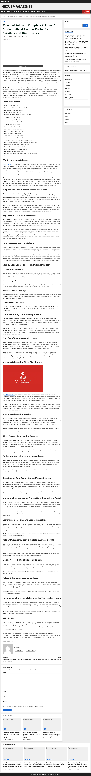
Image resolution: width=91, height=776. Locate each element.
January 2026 (68, 101)
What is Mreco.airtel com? (11, 105)
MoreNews (50, 774)
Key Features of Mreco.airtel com (13, 110)
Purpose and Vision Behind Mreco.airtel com (16, 108)
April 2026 (67, 91)
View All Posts (30, 650)
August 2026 (68, 79)
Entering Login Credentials (13, 120)
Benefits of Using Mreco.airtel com (14, 129)
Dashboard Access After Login (14, 122)
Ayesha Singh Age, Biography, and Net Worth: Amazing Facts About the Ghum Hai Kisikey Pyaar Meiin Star (76, 55)
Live (87, 12)
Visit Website (19, 650)
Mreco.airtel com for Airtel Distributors (15, 131)
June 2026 (67, 85)
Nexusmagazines (16, 6)
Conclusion (7, 156)
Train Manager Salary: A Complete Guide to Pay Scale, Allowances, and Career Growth (31, 735)
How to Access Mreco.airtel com (13, 112)
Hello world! (83, 70)
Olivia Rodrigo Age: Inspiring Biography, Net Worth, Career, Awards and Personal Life (76, 49)
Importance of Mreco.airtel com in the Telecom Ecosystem (20, 153)
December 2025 (69, 104)
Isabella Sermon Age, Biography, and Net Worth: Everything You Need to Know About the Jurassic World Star (76, 36)
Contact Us (17, 12)
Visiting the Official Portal (13, 117)
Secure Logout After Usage (13, 124)
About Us (9, 12)
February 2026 (69, 98)
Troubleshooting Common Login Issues (15, 127)
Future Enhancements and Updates (14, 151)
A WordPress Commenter (72, 70)
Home (3, 12)
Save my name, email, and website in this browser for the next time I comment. (24, 706)
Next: (47, 658)
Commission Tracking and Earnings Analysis (16, 144)
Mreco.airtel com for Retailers (12, 133)
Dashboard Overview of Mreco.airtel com (15, 138)
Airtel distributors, (9, 395)
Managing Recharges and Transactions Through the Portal (20, 142)
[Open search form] (80, 12)
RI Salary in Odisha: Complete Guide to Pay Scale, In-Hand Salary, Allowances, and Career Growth (12, 735)
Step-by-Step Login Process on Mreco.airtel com (17, 114)
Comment (6, 672)
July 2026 (67, 82)
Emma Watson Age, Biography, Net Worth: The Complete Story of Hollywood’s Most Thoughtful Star (76, 42)
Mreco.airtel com (7, 164)
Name (5, 691)
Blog (43, 12)
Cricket (33, 12)
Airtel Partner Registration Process (14, 135)
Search (67, 22)
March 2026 (68, 95)
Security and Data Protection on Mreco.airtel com (18, 140)
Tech (38, 12)
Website (5, 701)
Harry (5, 36)
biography (26, 12)
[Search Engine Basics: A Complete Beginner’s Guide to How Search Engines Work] (52, 724)
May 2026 (67, 88)
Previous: (17, 659)
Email (4, 696)
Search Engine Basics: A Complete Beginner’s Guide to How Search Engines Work (51, 734)
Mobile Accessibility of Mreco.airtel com (15, 149)
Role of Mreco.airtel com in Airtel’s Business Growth (18, 147)
